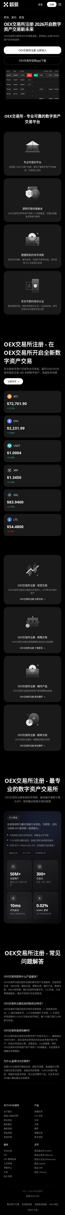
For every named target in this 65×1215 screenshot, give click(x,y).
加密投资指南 (41, 1204)
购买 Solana (39, 1163)
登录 (40, 4)
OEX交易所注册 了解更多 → (32, 647)
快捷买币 (38, 1111)
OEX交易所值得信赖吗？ (17, 1030)
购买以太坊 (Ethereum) (45, 1159)
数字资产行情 (13, 1204)
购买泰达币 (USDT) (43, 1150)
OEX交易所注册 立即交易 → (32, 599)
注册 (52, 4)
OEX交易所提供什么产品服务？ (21, 976)
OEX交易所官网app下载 (32, 60)
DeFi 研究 (53, 1204)
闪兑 (36, 1120)
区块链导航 (27, 1204)
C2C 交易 (38, 1115)
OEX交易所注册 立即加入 (32, 50)
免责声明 (8, 1137)
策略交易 (38, 1132)
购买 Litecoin (40, 1172)
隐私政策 (8, 1132)
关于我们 (8, 1111)
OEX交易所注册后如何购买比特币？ (24, 1003)
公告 (6, 1171)
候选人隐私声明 (11, 1115)
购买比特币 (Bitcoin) (43, 1155)
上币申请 (8, 1163)
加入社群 (8, 1176)
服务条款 (8, 1128)
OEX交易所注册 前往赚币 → (32, 696)
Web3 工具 (33, 1209)
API (5, 1154)
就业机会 (8, 1120)
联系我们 (8, 1124)
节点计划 (8, 1150)
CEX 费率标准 (10, 1159)
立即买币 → (13, 381)
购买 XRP (38, 1167)
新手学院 (38, 1137)
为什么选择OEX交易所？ (17, 1061)
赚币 (36, 1128)
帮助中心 (8, 1167)
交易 (36, 1124)
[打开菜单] (59, 4)
